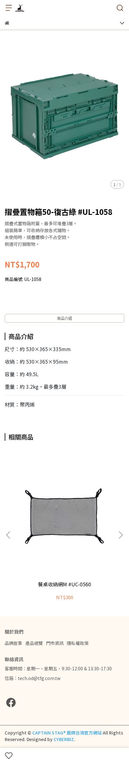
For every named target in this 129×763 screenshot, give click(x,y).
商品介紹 (64, 318)
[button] (120, 535)
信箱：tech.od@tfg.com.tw (32, 678)
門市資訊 (55, 643)
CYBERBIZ (64, 739)
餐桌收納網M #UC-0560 (64, 584)
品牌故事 (13, 643)
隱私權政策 (78, 643)
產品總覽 (34, 643)
